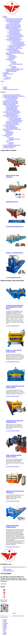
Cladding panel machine (11, 71)
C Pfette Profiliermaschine (14, 30)
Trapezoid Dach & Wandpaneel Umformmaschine (14, 96)
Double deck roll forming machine (13, 26)
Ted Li (4, 603)
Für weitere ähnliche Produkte (13, 325)
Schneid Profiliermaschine (14, 38)
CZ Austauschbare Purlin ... (14, 277)
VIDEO (5, 75)
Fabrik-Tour (8, 77)
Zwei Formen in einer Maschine (15, 48)
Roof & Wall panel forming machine (14, 19)
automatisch (14, 62)
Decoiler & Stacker (10, 59)
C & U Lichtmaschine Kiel (14, 40)
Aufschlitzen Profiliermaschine (15, 37)
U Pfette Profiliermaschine (14, 33)
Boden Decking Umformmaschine (13, 27)
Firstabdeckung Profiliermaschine (13, 24)
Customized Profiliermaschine (12, 70)
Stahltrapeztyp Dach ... (12, 201)
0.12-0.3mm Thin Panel (14, 23)
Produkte (5, 17)
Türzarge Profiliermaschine (14, 51)
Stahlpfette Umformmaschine (12, 28)
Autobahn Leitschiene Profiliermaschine (14, 69)
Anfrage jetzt (3, 583)
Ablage (10, 65)
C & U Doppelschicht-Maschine (18, 44)
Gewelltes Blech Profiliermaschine (13, 21)
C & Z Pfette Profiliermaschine (15, 29)
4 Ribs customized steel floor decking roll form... (14, 455)
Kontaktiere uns (6, 78)
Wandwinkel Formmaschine (15, 46)
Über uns (5, 76)
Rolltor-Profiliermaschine (14, 50)
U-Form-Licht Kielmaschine (17, 43)
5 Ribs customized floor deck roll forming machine (15, 386)
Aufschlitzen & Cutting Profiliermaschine (15, 35)
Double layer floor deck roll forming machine (13, 350)
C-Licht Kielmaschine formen (17, 42)
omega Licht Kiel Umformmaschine (16, 45)
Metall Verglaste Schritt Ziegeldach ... (12, 176)
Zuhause (5, 16)
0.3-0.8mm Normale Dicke (14, 22)
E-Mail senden (4, 601)
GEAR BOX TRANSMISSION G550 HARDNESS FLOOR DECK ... (14, 307)
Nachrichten (5, 72)
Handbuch (13, 61)
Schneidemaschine (13, 56)
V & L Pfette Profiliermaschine (15, 34)
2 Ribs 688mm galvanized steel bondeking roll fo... (14, 421)
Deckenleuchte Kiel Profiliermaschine (14, 39)
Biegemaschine (12, 55)
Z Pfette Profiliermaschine (14, 32)
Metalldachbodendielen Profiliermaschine (12, 526)
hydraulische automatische (17, 64)
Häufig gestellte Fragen (8, 73)
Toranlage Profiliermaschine (12, 49)
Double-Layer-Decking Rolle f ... (15, 252)
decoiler (10, 60)
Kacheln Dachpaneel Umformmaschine (14, 18)
